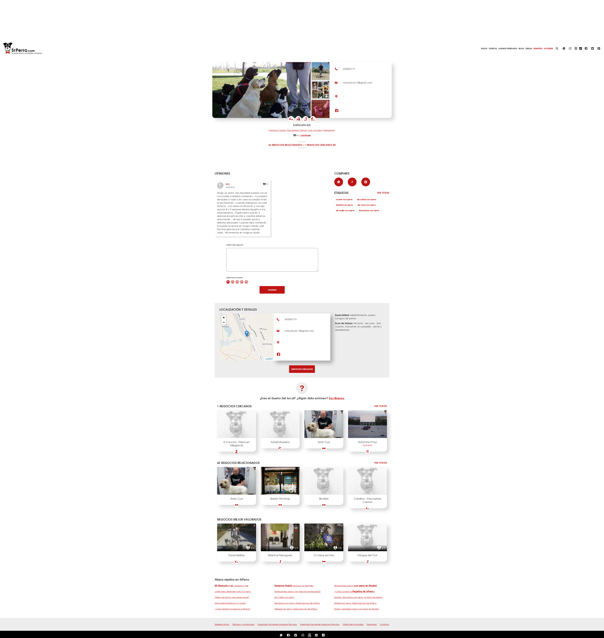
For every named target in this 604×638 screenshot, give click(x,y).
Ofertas (493, 48)
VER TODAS (383, 192)
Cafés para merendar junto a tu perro (233, 591)
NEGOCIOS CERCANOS (302, 369)
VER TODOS (380, 406)
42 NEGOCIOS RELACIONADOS (285, 145)
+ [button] (224, 318)
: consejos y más (232, 585)
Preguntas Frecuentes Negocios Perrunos (319, 624)
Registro (538, 48)
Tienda (528, 48)
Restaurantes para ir (355, 585)
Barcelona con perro (369, 210)
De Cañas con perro (284, 597)
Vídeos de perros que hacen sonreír (232, 597)
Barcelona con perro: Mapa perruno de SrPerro (297, 603)
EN (334, 145)
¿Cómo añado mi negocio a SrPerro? (233, 608)
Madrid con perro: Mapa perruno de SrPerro (355, 603)
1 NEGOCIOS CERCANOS (318, 145)
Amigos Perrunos (507, 48)
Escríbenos (336, 398)
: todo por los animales (293, 585)
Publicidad (372, 624)
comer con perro (344, 199)
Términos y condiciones (243, 624)
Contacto (384, 624)
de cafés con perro (345, 210)
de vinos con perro (367, 204)
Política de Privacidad (353, 624)
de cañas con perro (366, 199)
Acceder (548, 48)
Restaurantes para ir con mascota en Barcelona (297, 591)
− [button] (224, 322)
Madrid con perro (344, 204)
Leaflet (269, 358)
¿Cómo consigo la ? (354, 591)
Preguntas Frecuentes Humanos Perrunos (277, 624)
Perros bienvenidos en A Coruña (230, 603)
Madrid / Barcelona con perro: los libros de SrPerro (358, 597)
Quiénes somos (222, 624)
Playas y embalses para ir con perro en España (356, 608)
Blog (521, 48)
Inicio (484, 48)
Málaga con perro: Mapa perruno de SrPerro (295, 608)
